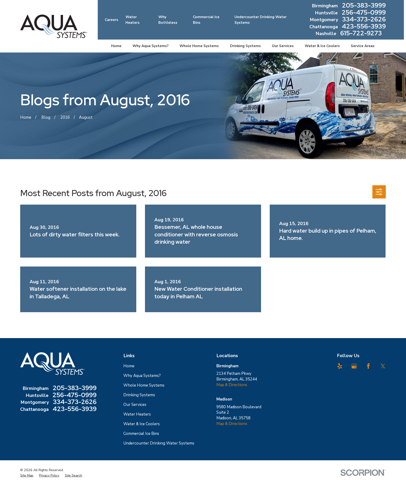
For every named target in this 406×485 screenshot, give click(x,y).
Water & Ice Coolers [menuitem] (322, 46)
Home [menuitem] (116, 46)
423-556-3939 (364, 26)
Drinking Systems (139, 395)
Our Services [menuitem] (283, 46)
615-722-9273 (361, 33)
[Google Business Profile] (354, 366)
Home (128, 366)
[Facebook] (368, 366)
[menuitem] (26, 475)
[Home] (53, 26)
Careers (111, 19)
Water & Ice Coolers (141, 424)
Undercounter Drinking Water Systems (158, 443)
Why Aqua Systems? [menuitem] (150, 46)
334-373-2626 (364, 19)
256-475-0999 (364, 12)
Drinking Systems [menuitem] (245, 46)
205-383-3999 (364, 5)
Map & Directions (231, 385)
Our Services (134, 404)
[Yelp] (340, 366)
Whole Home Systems (143, 385)
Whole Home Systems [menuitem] (199, 46)
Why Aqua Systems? (142, 375)
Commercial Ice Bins (141, 433)
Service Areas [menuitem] (363, 46)
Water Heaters (137, 414)
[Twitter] (383, 366)
